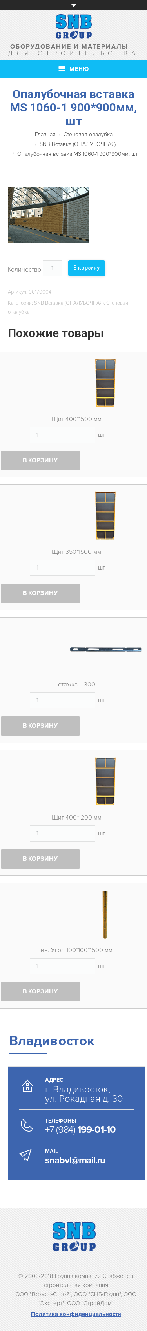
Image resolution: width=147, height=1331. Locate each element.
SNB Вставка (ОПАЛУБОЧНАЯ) (78, 144)
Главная (45, 134)
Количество (24, 270)
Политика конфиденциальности (76, 1314)
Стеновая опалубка (88, 134)
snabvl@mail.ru (75, 1160)
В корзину (86, 268)
